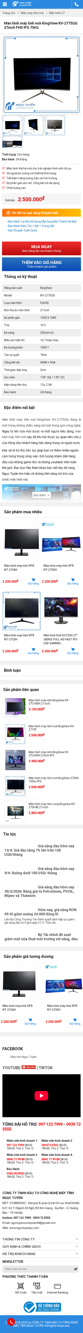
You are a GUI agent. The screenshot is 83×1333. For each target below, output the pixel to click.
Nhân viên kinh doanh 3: (22, 1154)
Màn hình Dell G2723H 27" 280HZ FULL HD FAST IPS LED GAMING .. (60, 639)
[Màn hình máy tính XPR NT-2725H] (61, 562)
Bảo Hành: (13, 1169)
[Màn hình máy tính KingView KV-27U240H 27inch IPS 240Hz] (15, 760)
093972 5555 (50, 1145)
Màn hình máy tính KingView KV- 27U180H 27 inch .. (49, 702)
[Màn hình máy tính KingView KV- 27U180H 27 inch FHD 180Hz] (15, 708)
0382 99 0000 (15, 1173)
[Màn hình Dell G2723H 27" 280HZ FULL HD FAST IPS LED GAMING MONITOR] (61, 631)
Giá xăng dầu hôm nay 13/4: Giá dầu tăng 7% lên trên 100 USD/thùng (39, 850)
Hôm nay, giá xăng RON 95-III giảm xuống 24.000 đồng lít (40, 912)
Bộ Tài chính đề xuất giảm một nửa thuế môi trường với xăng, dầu (41, 937)
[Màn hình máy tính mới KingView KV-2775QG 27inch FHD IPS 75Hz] (41, 113)
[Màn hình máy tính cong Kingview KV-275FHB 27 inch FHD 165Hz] (15, 812)
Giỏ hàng (33, 583)
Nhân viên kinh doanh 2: (57, 1140)
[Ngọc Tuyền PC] (21, 6)
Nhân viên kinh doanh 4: (57, 1154)
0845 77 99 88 (16, 1159)
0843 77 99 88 (50, 1159)
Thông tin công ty (18, 1239)
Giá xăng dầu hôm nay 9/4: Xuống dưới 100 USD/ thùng (39, 871)
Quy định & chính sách (21, 1247)
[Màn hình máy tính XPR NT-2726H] (22, 562)
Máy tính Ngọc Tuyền (23, 1056)
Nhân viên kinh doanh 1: (22, 1140)
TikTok (46, 1067)
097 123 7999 (50, 1124)
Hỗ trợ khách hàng (18, 1254)
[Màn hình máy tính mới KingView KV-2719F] (15, 734)
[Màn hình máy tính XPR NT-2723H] (22, 631)
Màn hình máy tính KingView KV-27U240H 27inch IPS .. (49, 754)
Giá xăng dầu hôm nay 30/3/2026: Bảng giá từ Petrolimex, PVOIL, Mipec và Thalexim (39, 891)
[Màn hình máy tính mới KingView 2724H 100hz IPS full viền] (15, 786)
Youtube (12, 1067)
